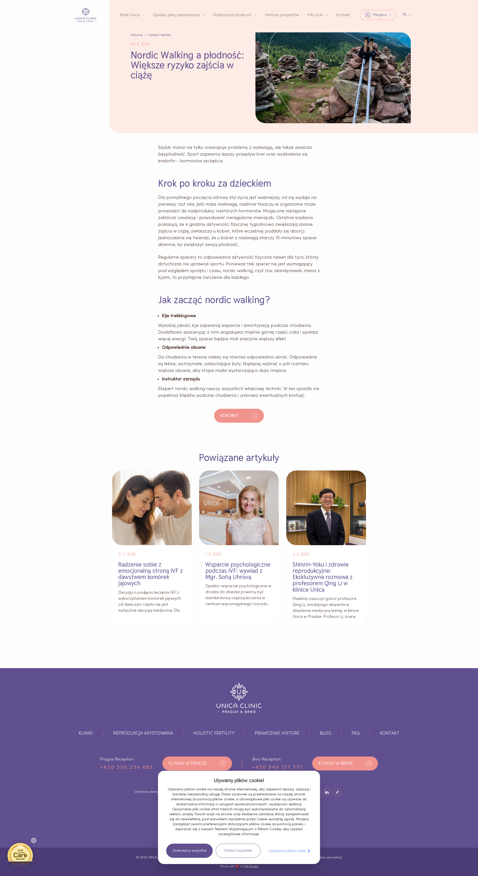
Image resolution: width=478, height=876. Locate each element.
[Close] (33, 840)
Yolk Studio (250, 866)
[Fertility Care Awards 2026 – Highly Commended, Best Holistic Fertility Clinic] (20, 854)
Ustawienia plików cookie (287, 850)
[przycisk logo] (85, 14)
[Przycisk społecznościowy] (327, 792)
